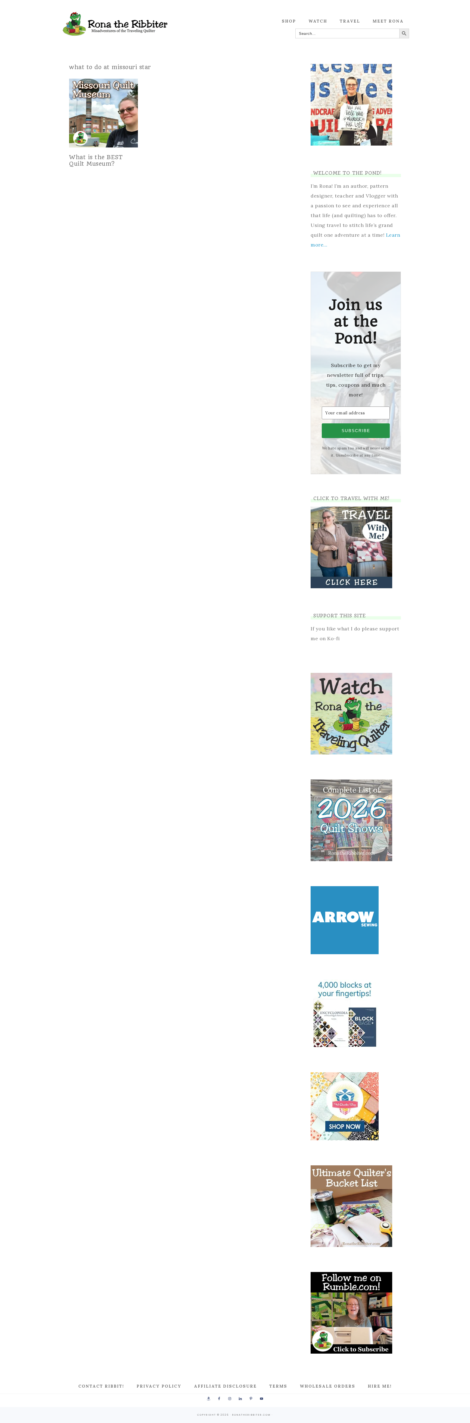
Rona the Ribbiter (115, 24)
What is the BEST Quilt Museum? (96, 160)
